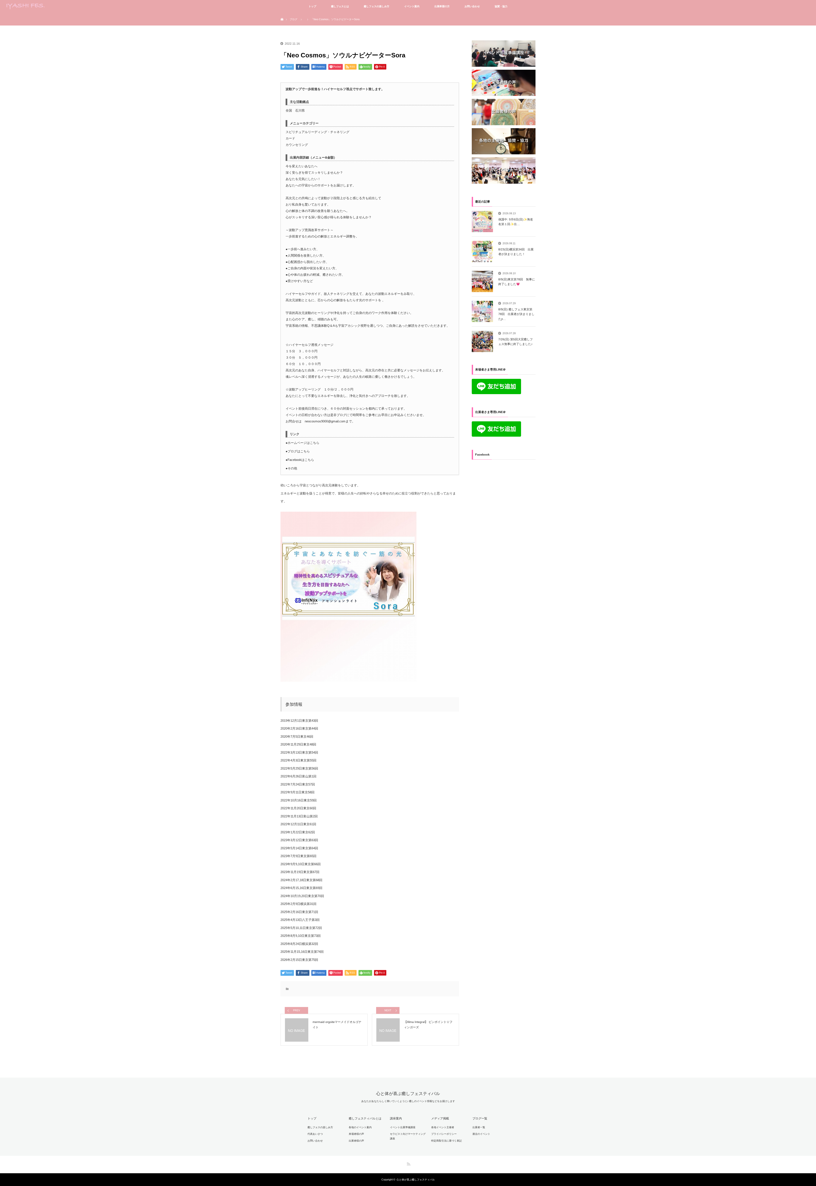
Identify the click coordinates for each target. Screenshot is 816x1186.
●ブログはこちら (298, 451)
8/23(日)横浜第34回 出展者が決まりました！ (516, 252)
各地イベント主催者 (442, 1127)
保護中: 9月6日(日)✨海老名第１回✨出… (515, 222)
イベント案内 (411, 6)
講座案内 (396, 1118)
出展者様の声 (356, 1140)
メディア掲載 (440, 1118)
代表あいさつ (315, 1133)
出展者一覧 (478, 1127)
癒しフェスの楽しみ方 (376, 6)
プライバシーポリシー (444, 1133)
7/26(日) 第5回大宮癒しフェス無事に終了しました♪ (515, 342)
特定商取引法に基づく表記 (446, 1140)
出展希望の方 (442, 6)
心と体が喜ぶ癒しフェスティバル (408, 1093)
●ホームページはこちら (302, 443)
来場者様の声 (356, 1133)
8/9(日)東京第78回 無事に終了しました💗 (516, 282)
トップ (312, 6)
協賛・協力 (501, 6)
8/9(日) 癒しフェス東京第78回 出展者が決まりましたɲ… (516, 314)
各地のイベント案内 (360, 1127)
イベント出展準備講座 (402, 1127)
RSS (408, 1163)
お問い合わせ (472, 6)
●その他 (291, 468)
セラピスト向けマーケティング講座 (408, 1136)
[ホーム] (281, 14)
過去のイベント (481, 1133)
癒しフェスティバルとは (365, 1118)
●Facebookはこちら (300, 460)
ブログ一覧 (479, 1118)
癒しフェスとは (340, 6)
